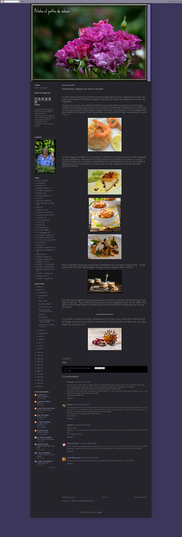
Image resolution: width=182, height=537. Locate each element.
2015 (38, 380)
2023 (39, 356)
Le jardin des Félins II (44, 402)
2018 (38, 371)
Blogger (99, 512)
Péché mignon (43, 317)
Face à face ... (41, 403)
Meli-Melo (40, 243)
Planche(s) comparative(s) (45, 248)
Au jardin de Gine (42, 431)
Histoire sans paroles (43, 212)
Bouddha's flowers (42, 188)
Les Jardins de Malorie (44, 437)
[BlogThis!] (98, 368)
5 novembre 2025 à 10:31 (82, 382)
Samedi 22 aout (42, 417)
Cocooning (41, 314)
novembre (42, 296)
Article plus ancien (141, 497)
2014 (38, 383)
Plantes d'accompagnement (46, 250)
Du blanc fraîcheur (43, 432)
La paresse (40, 218)
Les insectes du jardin (44, 235)
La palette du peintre (43, 215)
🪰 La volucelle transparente (45, 439)
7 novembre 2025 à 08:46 (88, 443)
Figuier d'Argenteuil (42, 397)
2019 (38, 368)
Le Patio (39, 223)
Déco (38, 198)
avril (40, 349)
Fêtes (38, 208)
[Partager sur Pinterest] (104, 368)
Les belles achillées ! (45, 304)
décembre (42, 293)
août (40, 337)
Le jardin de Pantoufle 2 (45, 461)
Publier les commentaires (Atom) (82, 501)
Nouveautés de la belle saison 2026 (45, 447)
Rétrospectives (41, 276)
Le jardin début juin (43, 463)
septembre (42, 333)
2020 (39, 365)
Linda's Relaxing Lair (74, 458)
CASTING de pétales (43, 191)
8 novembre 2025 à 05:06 (89, 458)
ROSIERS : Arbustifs (43, 259)
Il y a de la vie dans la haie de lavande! (45, 456)
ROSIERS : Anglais (43, 257)
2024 (39, 353)
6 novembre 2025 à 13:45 (82, 425)
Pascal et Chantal (73, 443)
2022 (39, 359)
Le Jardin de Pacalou (43, 422)
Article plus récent (69, 497)
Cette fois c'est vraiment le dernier (46, 326)
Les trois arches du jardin (45, 240)
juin (40, 343)
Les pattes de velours (44, 237)
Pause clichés (42, 301)
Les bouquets (41, 227)
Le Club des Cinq (42, 220)
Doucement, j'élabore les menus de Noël (46, 321)
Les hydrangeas (42, 233)
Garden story (41, 210)
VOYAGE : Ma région (43, 279)
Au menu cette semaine (44, 410)
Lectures (39, 225)
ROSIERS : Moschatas (44, 274)
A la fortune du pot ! (45, 307)
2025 (39, 290)
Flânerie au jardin (42, 201)
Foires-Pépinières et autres (45, 203)
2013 (38, 386)
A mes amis (41, 181)
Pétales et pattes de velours (52, 11)
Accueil (104, 497)
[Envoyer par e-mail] (96, 368)
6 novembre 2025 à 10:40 (81, 405)
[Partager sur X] (100, 368)
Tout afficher (52, 467)
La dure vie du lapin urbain (46, 408)
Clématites (40, 193)
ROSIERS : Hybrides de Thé (45, 269)
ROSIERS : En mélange (44, 264)
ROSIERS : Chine (42, 262)
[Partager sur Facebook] (102, 368)
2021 (38, 362)
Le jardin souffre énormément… (42, 425)
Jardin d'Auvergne (43, 415)
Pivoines (39, 245)
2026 (39, 287)
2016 (38, 377)
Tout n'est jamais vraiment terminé (45, 311)
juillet (41, 340)
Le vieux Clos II (42, 395)
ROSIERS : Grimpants (44, 267)
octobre (41, 330)
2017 (38, 374)
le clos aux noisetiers (43, 453)
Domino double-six (42, 196)
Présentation (41, 254)
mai (40, 346)
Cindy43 (69, 405)
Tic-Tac (40, 298)
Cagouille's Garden (43, 444)
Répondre (70, 398)
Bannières (40, 186)
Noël (69, 371)
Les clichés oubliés (42, 230)
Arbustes (39, 183)
